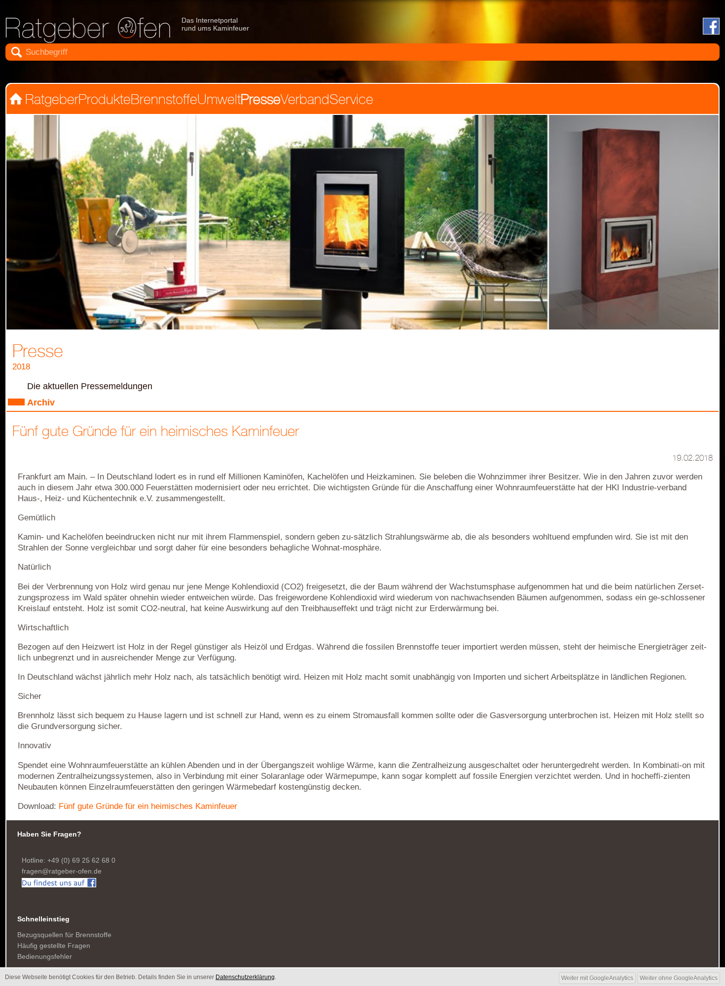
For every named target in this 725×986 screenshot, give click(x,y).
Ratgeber (51, 73)
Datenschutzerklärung (38, 803)
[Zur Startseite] (47, 23)
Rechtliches (26, 812)
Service (327, 73)
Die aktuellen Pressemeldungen (70, 340)
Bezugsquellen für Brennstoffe (48, 735)
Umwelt (203, 73)
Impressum (25, 795)
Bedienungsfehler (33, 752)
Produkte (100, 73)
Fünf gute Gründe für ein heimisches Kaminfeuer (114, 636)
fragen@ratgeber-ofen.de (46, 687)
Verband (284, 73)
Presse (243, 73)
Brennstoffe (152, 73)
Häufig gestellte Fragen (40, 743)
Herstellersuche (30, 787)
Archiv (32, 353)
